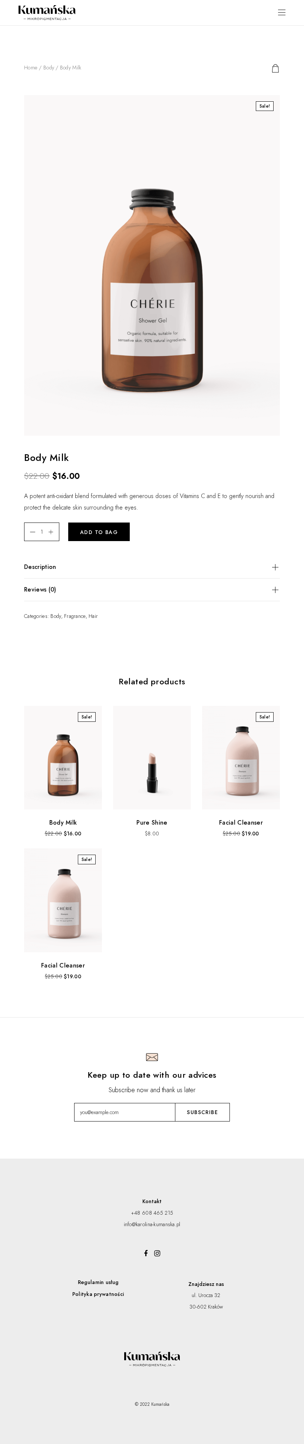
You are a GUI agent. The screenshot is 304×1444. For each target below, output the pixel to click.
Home (30, 67)
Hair (93, 616)
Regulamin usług (98, 1282)
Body (48, 67)
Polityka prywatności (98, 1294)
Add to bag (99, 532)
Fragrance (75, 616)
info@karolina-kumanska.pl (152, 1224)
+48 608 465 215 (152, 1213)
